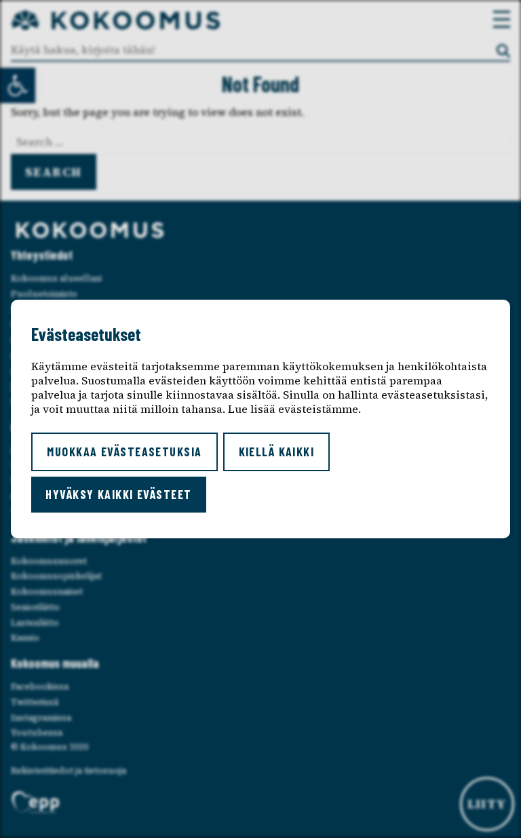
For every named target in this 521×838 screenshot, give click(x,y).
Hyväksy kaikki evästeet (118, 494)
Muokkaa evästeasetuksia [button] (124, 451)
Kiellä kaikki (277, 451)
